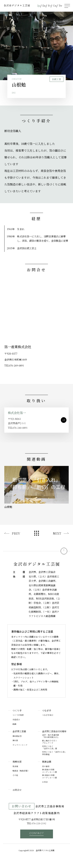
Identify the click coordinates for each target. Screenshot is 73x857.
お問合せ (17, 789)
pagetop (64, 551)
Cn (54, 5)
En (43, 5)
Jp (38, 5)
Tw (60, 5)
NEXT (57, 533)
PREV (16, 533)
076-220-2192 (39, 823)
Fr (49, 5)
